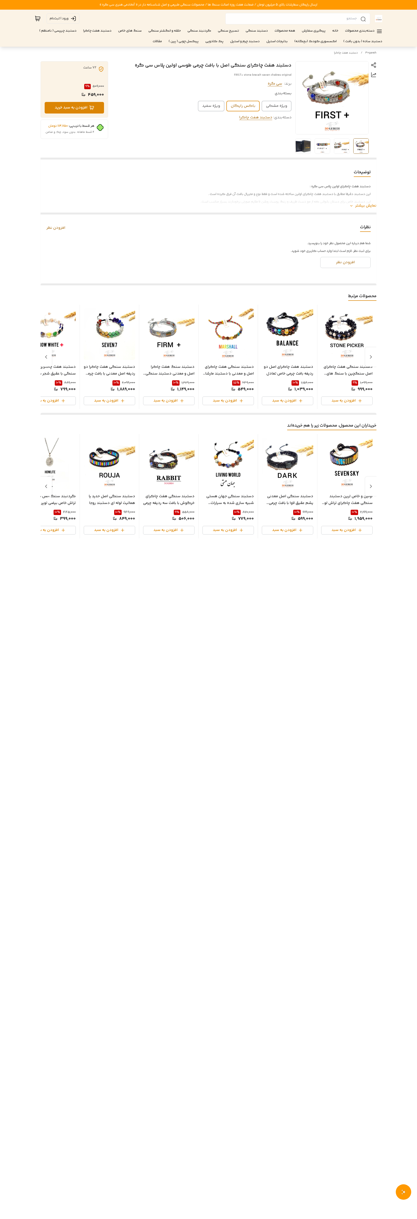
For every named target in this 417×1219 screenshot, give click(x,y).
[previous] (371, 357)
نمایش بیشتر (365, 206)
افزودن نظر (55, 228)
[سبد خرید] (38, 18)
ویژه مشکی (276, 106)
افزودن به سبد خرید (71, 108)
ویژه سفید (211, 106)
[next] (46, 357)
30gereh (370, 53)
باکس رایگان (243, 106)
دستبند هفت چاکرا (346, 53)
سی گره (275, 84)
